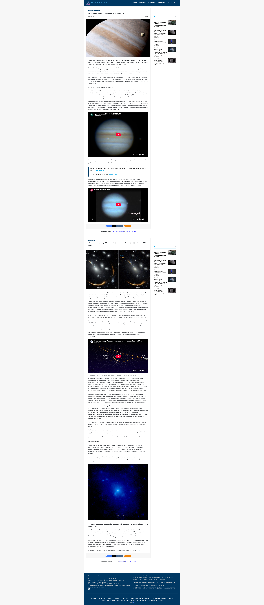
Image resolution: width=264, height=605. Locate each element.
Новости (134, 2)
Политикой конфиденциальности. (166, 588)
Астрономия (142, 2)
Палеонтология (120, 600)
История (142, 600)
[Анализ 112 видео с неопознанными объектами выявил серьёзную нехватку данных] (172, 60)
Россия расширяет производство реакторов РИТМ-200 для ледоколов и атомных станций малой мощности (160, 23)
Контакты (93, 598)
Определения (159, 600)
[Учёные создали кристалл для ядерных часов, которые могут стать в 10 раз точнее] (172, 41)
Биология (136, 600)
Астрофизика (156, 598)
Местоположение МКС (145, 598)
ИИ (168, 2)
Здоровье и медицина (167, 598)
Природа (147, 600)
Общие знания (134, 598)
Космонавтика (152, 2)
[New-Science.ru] (96, 2)
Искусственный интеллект (108, 600)
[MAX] (133, 602)
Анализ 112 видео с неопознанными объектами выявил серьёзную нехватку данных (159, 61)
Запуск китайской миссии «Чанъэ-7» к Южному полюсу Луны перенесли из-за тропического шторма (160, 33)
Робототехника (125, 598)
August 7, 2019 (113, 174)
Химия (153, 600)
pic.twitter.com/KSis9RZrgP (100, 170)
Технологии (161, 2)
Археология (129, 600)
